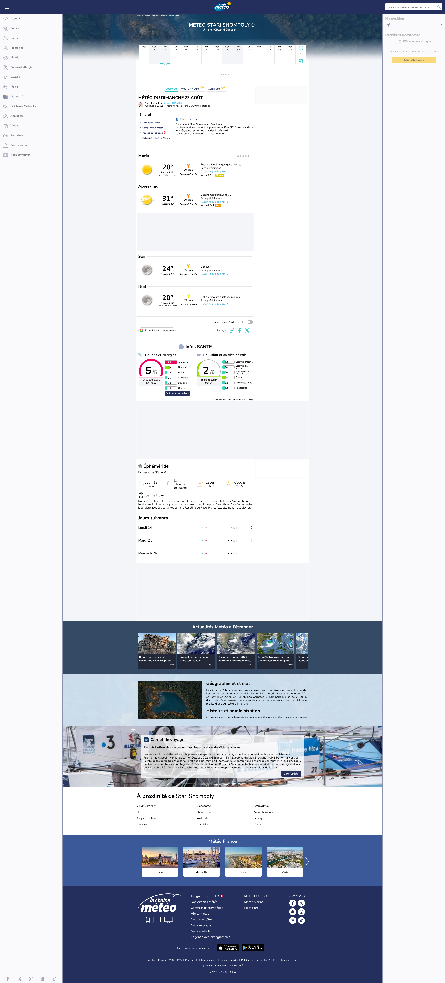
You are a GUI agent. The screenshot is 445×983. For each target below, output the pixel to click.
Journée (171, 89)
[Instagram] (301, 911)
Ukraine (147, 16)
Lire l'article (291, 774)
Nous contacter (201, 931)
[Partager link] (232, 330)
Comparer (214, 89)
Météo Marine (254, 902)
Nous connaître (201, 919)
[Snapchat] (292, 911)
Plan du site (191, 960)
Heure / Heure (190, 89)
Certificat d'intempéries (207, 908)
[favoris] (253, 25)
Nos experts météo (204, 902)
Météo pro (251, 908)
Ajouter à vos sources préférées (159, 330)
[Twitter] (301, 903)
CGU (171, 960)
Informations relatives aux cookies (219, 960)
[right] (305, 647)
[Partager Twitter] (247, 330)
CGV (179, 960)
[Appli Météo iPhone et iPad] (228, 948)
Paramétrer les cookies (285, 960)
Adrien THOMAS (173, 103)
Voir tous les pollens (177, 393)
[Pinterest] (292, 920)
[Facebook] (292, 903)
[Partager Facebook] (239, 330)
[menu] (8, 7)
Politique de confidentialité (255, 960)
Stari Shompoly (174, 16)
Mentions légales (156, 960)
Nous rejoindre (201, 925)
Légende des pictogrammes (210, 937)
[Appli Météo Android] (253, 948)
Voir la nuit (243, 156)
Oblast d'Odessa (159, 16)
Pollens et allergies (160, 355)
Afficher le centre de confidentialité (224, 965)
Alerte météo (200, 913)
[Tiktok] (301, 920)
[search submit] (438, 6)
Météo (139, 16)
